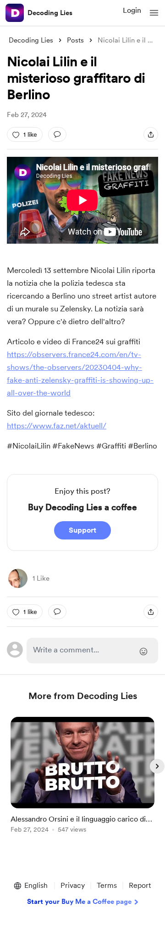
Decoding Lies (50, 13)
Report (140, 885)
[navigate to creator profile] (15, 13)
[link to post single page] (82, 776)
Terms (107, 885)
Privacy (72, 885)
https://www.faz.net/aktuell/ (56, 425)
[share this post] (150, 134)
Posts (75, 40)
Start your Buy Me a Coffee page (79, 901)
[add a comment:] (57, 134)
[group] (82, 780)
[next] (157, 766)
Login (132, 10)
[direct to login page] (92, 650)
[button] (154, 12)
